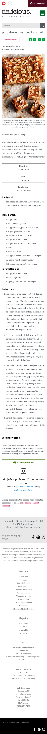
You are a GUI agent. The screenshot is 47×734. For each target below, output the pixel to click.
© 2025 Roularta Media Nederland (16, 722)
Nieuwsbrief (23, 633)
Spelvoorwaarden (23, 593)
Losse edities (23, 630)
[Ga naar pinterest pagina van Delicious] (37, 537)
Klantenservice (23, 599)
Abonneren (23, 623)
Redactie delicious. (12, 46)
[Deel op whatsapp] (43, 39)
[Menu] (42, 13)
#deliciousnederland (23, 490)
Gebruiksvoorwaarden (23, 589)
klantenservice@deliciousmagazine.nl (23, 527)
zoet (22, 49)
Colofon (23, 626)
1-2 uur (5, 49)
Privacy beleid (23, 586)
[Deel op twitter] (39, 39)
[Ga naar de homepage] (16, 11)
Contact (23, 580)
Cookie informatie (23, 583)
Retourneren (23, 606)
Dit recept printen (25, 462)
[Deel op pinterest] (30, 39)
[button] (37, 3)
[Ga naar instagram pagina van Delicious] (42, 537)
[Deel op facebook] (34, 39)
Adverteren (23, 576)
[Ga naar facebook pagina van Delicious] (32, 537)
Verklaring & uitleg (23, 596)
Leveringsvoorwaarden (23, 602)
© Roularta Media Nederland (23, 609)
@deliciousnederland (25, 486)
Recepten (14, 49)
